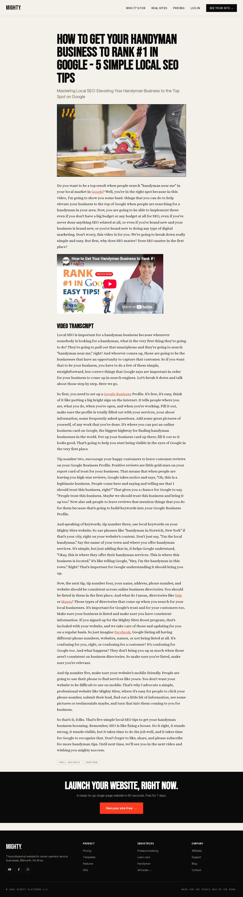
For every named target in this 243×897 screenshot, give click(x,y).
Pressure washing (147, 850)
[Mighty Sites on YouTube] (9, 869)
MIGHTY (13, 8)
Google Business (117, 394)
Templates (89, 857)
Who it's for (135, 8)
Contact (196, 870)
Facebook (122, 632)
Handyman (92, 762)
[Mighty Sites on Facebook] (18, 869)
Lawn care (143, 857)
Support (196, 857)
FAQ (85, 870)
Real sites (159, 8)
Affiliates (197, 850)
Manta (66, 602)
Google (97, 192)
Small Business (69, 762)
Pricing (179, 8)
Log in (195, 8)
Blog (194, 863)
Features (88, 863)
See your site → (222, 8)
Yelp (178, 595)
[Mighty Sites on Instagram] (27, 869)
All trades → (144, 870)
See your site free (121, 808)
